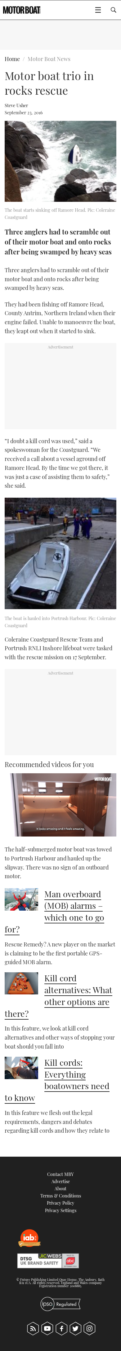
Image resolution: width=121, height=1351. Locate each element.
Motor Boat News (49, 59)
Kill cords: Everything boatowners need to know (57, 1080)
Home (12, 59)
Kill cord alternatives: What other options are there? (58, 995)
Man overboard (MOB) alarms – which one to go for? (54, 911)
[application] (60, 805)
